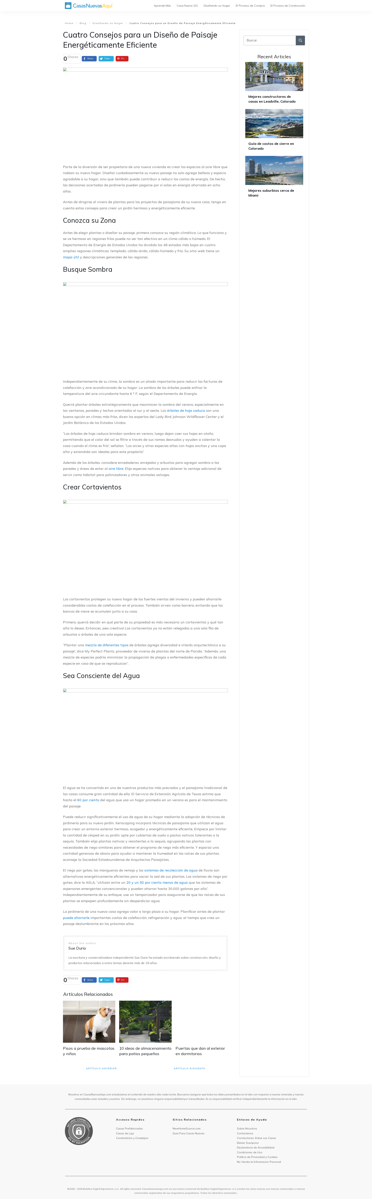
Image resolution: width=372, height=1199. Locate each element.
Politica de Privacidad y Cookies (257, 1157)
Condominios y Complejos (132, 1138)
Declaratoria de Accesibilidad (255, 1147)
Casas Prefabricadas (129, 1128)
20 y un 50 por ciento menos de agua (157, 882)
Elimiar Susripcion (248, 1143)
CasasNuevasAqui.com (155, 1188)
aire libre (116, 468)
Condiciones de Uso (249, 1152)
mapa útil (71, 257)
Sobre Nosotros (247, 1128)
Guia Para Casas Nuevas (188, 1133)
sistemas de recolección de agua (171, 870)
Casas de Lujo (125, 1133)
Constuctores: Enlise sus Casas (256, 1138)
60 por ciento (88, 800)
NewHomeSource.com (187, 1128)
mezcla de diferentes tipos (106, 645)
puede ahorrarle (76, 917)
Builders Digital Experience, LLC (218, 1188)
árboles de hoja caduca (186, 410)
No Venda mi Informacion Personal (259, 1162)
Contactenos (245, 1133)
